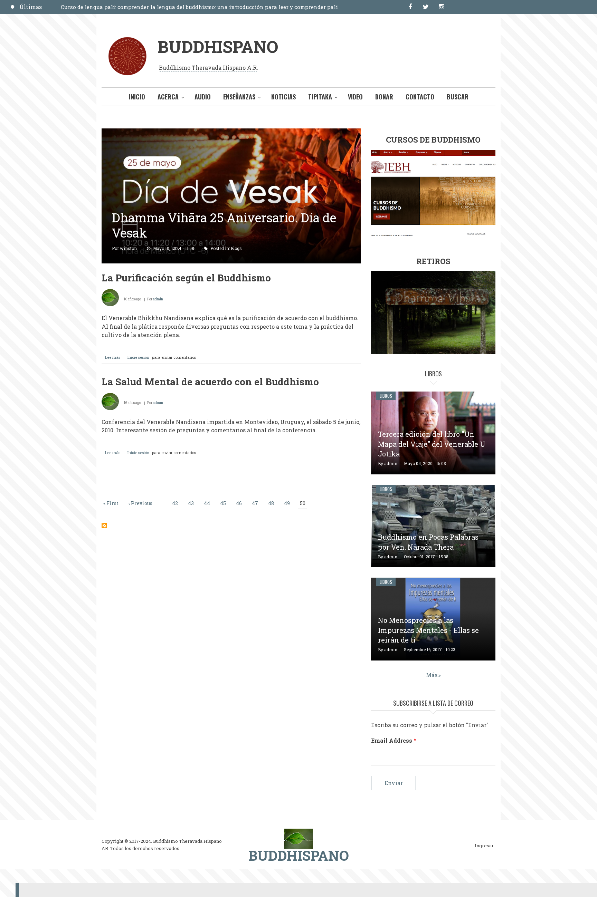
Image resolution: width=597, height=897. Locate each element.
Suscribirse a (104, 525)
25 (253, 144)
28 (275, 144)
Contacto (420, 96)
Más (431, 674)
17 (195, 144)
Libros (386, 395)
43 (192, 503)
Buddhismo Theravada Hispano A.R (208, 67)
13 (267, 135)
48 (272, 503)
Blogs (236, 248)
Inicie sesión (138, 357)
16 (188, 144)
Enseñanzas (239, 96)
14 (275, 135)
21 (224, 144)
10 (246, 135)
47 (256, 503)
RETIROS (433, 261)
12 (260, 135)
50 (303, 503)
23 (238, 144)
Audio (203, 96)
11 (253, 135)
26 (260, 144)
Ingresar (484, 846)
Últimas (30, 6)
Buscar (457, 96)
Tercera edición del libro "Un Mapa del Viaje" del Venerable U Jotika (431, 444)
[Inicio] (298, 838)
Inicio (137, 96)
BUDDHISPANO (218, 46)
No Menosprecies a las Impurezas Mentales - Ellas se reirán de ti (428, 630)
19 (209, 144)
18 (202, 144)
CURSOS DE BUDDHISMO (433, 140)
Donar (384, 96)
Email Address (391, 740)
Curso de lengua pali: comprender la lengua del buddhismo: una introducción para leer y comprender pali (199, 6)
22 (231, 144)
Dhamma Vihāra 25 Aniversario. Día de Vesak (224, 225)
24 (246, 144)
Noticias (283, 96)
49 (288, 503)
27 (267, 144)
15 (282, 135)
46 (240, 503)
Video (355, 96)
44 (208, 503)
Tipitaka (320, 96)
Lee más (114, 359)
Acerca (168, 96)
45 (224, 503)
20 (217, 144)
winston (128, 248)
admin (158, 299)
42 (176, 503)
